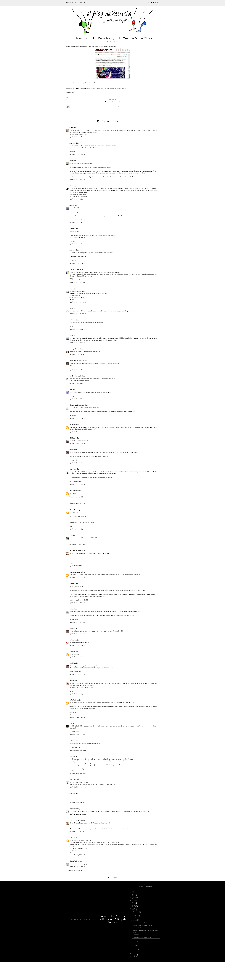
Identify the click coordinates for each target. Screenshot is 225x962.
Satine (71, 335)
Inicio (112, 114)
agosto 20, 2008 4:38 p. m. (78, 566)
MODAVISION (74, 861)
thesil (71, 308)
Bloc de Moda (74, 510)
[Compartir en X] (113, 102)
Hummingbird (74, 809)
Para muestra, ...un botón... (141, 923)
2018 (133, 894)
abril (134, 946)
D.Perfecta (73, 640)
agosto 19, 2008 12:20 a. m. (78, 383)
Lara (71, 723)
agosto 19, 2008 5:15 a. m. (77, 418)
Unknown (72, 651)
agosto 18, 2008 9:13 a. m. (77, 199)
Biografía (82, 2)
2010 (133, 907)
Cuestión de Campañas (139, 928)
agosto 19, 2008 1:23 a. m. (77, 399)
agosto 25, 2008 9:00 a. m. (78, 831)
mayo (134, 944)
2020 (133, 891)
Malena (72, 680)
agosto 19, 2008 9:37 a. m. (77, 443)
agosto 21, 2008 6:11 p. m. (77, 657)
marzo (135, 948)
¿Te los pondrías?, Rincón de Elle (142, 937)
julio (134, 940)
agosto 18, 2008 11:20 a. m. (78, 283)
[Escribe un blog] (109, 102)
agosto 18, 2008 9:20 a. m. (78, 222)
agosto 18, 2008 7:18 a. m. (77, 137)
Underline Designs (219, 960)
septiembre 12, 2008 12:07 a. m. (79, 866)
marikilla (72, 449)
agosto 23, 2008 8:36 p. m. (78, 787)
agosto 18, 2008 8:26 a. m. (77, 154)
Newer (69, 114)
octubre (135, 916)
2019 (133, 892)
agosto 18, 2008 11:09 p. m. (78, 370)
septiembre (136, 918)
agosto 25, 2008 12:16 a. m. (78, 814)
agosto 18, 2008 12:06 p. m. (78, 313)
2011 (133, 905)
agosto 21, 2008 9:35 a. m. (78, 577)
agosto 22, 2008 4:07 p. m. (78, 734)
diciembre (136, 912)
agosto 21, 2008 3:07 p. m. (78, 622)
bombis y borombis (75, 376)
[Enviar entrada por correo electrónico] (112, 97)
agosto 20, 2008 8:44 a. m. (78, 544)
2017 (133, 896)
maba (71, 160)
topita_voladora (74, 349)
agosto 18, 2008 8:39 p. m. (77, 343)
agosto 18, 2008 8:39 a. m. (77, 179)
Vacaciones (136, 934)
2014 (133, 900)
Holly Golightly (74, 490)
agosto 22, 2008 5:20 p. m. (78, 750)
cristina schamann (75, 572)
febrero (135, 950)
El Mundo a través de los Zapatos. (143, 925)
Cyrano (72, 186)
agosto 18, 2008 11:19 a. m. (77, 263)
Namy (71, 289)
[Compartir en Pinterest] (119, 102)
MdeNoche (73, 438)
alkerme (72, 205)
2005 (133, 956)
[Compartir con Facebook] (116, 102)
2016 (133, 897)
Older (155, 114)
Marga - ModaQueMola (77, 405)
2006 (133, 955)
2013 (133, 902)
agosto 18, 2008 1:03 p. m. (77, 329)
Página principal (70, 2)
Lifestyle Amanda (75, 269)
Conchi (72, 127)
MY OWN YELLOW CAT (77, 551)
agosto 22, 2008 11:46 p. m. (78, 773)
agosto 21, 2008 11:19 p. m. (77, 694)
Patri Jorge (73, 469)
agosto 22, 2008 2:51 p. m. (77, 717)
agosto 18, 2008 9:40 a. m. (78, 244)
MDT (71, 389)
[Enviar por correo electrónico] (105, 102)
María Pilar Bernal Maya (77, 360)
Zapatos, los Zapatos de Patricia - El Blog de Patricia (112, 919)
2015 (133, 899)
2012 (133, 903)
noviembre (136, 914)
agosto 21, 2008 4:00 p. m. (78, 634)
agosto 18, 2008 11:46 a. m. (78, 302)
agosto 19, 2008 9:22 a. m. (78, 432)
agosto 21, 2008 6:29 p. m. (78, 674)
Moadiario (73, 424)
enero (135, 952)
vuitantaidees (74, 700)
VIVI (71, 535)
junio (134, 942)
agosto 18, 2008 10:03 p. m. (78, 354)
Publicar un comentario (75, 870)
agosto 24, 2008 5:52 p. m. (78, 802)
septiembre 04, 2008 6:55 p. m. (79, 855)
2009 (133, 908)
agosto (135, 920)
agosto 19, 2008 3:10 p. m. (77, 484)
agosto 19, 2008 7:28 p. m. (77, 529)
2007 (133, 953)
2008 (133, 910)
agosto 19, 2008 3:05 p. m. (78, 463)
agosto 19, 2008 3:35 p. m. (78, 503)
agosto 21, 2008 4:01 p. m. (77, 645)
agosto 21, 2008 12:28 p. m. (78, 603)
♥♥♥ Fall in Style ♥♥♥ (76, 820)
